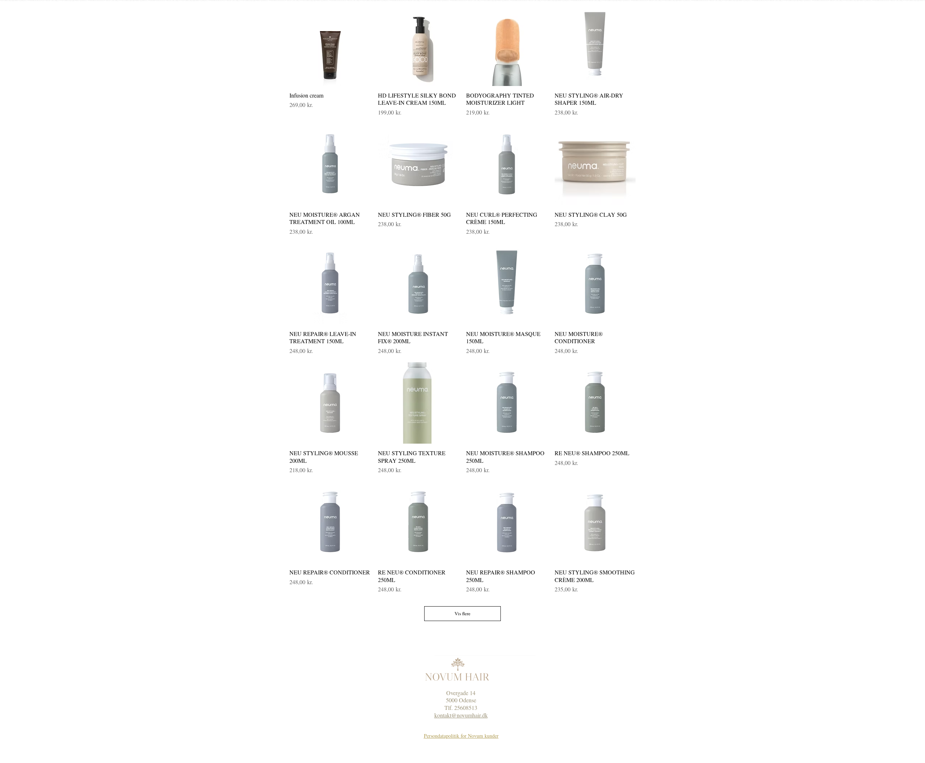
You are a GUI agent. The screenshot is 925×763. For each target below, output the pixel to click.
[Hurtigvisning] (330, 45)
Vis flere (462, 613)
